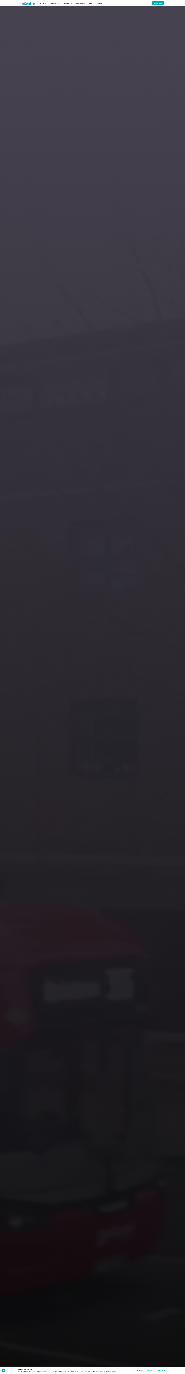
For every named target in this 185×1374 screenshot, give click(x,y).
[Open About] (45, 3)
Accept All (162, 1370)
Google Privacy (111, 1371)
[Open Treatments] (58, 3)
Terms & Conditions (99, 1371)
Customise (140, 1370)
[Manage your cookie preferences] (3, 1370)
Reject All (150, 1370)
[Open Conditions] (71, 3)
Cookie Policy (88, 1371)
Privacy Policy (79, 1371)
